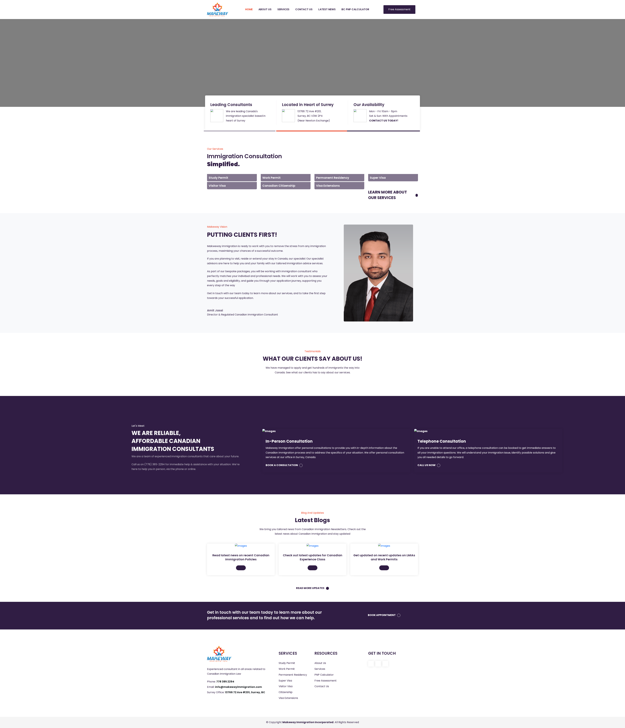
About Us (264, 9)
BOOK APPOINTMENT (382, 615)
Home (249, 9)
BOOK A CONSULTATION (282, 465)
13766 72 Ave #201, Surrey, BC (245, 692)
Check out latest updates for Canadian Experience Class (312, 557)
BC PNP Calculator (355, 9)
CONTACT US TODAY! (383, 120)
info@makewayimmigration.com (238, 687)
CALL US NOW (426, 465)
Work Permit (287, 669)
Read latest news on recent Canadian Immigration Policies (240, 557)
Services (283, 9)
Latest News (327, 9)
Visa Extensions (288, 698)
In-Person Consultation (289, 441)
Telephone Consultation (441, 441)
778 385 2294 (225, 681)
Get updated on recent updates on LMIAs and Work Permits (384, 557)
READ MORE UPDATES (310, 588)
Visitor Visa (285, 686)
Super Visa (285, 680)
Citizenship (285, 692)
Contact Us (303, 9)
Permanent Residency (293, 675)
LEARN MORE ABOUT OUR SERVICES (387, 194)
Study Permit (287, 663)
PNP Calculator (324, 675)
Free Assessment (399, 9)
